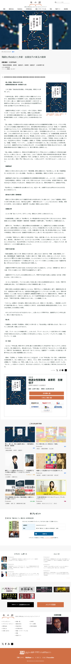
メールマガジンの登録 (48, 537)
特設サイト (57, 9)
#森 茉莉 (15, 450)
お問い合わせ (6, 630)
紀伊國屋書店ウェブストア (35, 407)
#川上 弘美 (51, 448)
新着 (4, 9)
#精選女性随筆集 (9, 450)
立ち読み (45, 393)
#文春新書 (7, 503)
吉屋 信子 (20, 77)
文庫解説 (43, 77)
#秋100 (55, 503)
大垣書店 (46, 410)
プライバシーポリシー (8, 623)
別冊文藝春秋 (33, 626)
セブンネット (58, 403)
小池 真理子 (25, 77)
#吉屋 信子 (20, 450)
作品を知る (19, 9)
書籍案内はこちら (21, 604)
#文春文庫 (7, 67)
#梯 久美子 (56, 475)
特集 (51, 9)
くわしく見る (46, 397)
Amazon (35, 403)
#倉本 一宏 (13, 503)
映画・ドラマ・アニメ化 (40, 9)
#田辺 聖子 (39, 475)
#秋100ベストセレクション (47, 503)
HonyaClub (58, 407)
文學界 (31, 621)
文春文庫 (32, 77)
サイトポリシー (6, 621)
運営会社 (5, 626)
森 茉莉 (14, 77)
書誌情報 (66, 9)
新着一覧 (18, 621)
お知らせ (5, 628)
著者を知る (11, 9)
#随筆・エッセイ (11, 69)
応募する (40, 533)
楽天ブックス (46, 403)
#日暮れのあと (14, 476)
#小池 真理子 (8, 476)
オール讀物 (33, 623)
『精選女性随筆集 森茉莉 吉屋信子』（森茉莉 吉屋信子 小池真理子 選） (56, 114)
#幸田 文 (38, 448)
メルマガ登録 (50, 605)
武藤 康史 (5, 62)
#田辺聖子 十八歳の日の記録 (47, 475)
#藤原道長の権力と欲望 (20, 503)
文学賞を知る (29, 9)
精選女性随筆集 (8, 77)
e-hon (46, 407)
